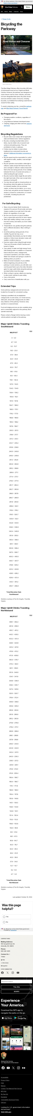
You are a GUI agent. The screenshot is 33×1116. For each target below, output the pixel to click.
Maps (10, 11)
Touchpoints (13, 930)
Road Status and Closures (16, 41)
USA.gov (3, 1102)
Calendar (16, 11)
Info (2, 11)
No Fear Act (4, 1094)
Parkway (11, 7)
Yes (7, 917)
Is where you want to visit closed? (16, 48)
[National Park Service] (2, 7)
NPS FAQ (3, 1091)
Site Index (5, 963)
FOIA (2, 1083)
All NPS (16, 991)
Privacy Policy (5, 1080)
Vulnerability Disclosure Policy (10, 1100)
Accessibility (4, 1077)
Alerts (6, 11)
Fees (21, 11)
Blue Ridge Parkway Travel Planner (17, 108)
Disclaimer (4, 1097)
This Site (16, 987)
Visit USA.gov (6, 1112)
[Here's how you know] (16, 2)
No (7, 922)
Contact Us (5, 954)
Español (4, 966)
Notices (3, 1086)
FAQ (3, 960)
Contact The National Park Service (11, 1088)
